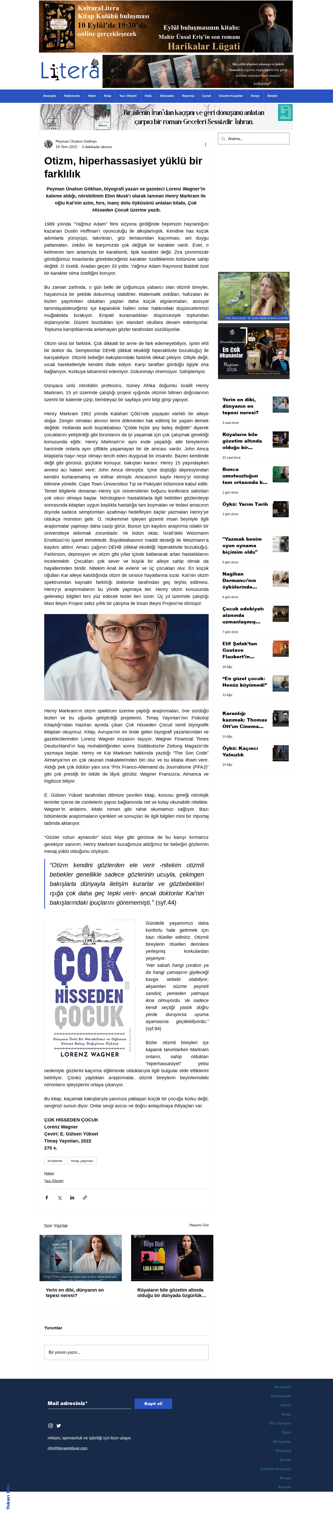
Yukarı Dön (8, 1497)
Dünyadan (282, 1441)
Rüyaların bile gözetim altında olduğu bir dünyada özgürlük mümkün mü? (170, 1292)
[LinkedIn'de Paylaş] (72, 1197)
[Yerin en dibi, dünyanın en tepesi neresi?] (81, 1258)
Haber (49, 1173)
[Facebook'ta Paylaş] (46, 1197)
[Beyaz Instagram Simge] (51, 1426)
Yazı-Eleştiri (53, 1181)
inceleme (55, 1161)
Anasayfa (282, 1387)
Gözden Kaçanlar (276, 1469)
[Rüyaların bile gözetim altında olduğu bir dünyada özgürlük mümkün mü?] (172, 1258)
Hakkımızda (281, 1396)
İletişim (284, 1487)
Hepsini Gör (199, 1225)
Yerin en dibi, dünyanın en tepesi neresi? (75, 1292)
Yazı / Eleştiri (280, 1423)
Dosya (285, 1478)
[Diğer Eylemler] (205, 144)
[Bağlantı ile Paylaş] (84, 1197)
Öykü (286, 1432)
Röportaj (283, 1450)
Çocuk (285, 1460)
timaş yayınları (82, 1161)
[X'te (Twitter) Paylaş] (59, 1197)
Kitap (286, 1414)
